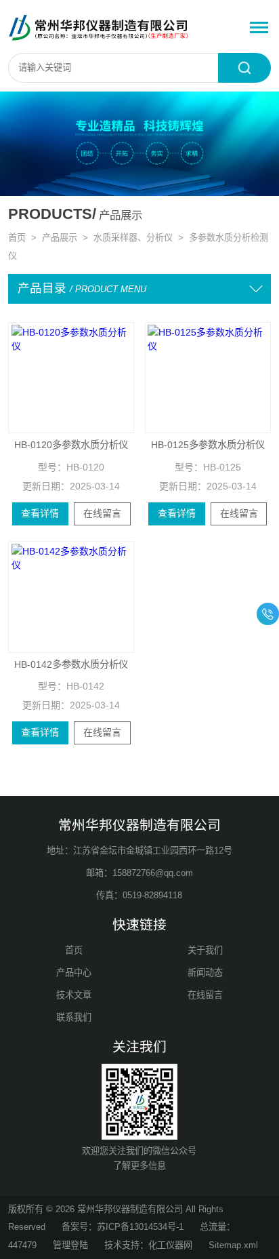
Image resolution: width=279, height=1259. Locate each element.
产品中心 (73, 972)
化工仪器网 (170, 1245)
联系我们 (73, 1017)
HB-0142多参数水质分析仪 (71, 664)
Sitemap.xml (233, 1245)
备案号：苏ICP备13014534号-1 (123, 1227)
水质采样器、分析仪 (133, 238)
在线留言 (102, 513)
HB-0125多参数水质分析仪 (208, 444)
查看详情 (40, 513)
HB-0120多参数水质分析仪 (71, 444)
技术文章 (73, 995)
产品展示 (59, 238)
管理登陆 (70, 1245)
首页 (17, 238)
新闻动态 (205, 972)
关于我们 (205, 950)
